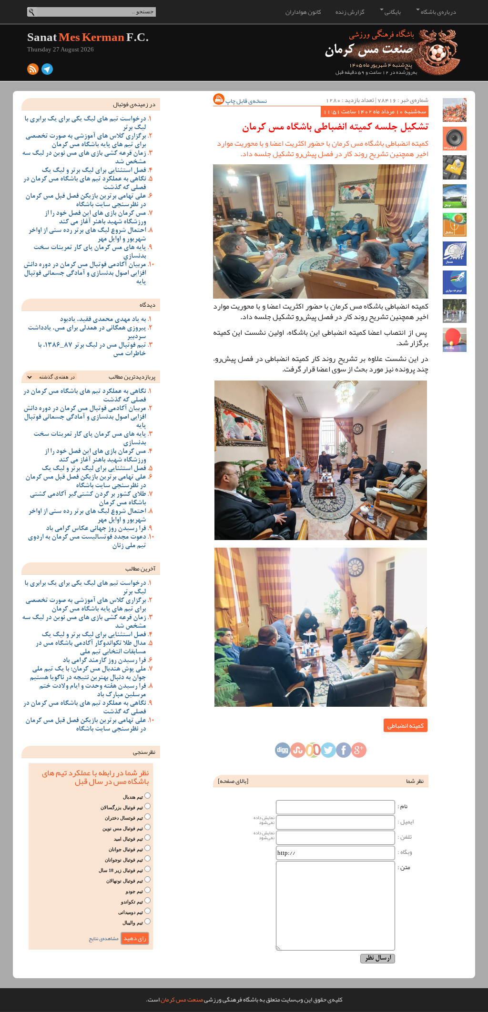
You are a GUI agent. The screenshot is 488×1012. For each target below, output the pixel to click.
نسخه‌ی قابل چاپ (245, 101)
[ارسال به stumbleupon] (297, 753)
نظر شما (415, 781)
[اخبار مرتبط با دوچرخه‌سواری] (455, 282)
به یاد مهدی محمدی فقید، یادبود (103, 320)
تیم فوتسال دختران (123, 818)
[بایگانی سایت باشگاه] (455, 167)
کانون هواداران (303, 12)
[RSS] (33, 71)
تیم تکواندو (132, 901)
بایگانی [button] (392, 12)
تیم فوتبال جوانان (125, 849)
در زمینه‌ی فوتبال (134, 104)
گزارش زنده (350, 12)
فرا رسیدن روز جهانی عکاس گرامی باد (96, 529)
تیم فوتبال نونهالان (124, 880)
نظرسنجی (144, 752)
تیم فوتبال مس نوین (122, 828)
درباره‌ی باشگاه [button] (438, 12)
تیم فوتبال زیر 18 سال (120, 870)
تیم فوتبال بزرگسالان (121, 807)
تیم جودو (134, 891)
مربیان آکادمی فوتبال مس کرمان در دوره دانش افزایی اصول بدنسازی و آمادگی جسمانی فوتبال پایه (84, 273)
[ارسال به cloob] (313, 753)
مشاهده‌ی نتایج (104, 938)
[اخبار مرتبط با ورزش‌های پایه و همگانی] (455, 311)
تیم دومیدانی (130, 912)
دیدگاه (147, 305)
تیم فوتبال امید (128, 839)
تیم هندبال (133, 797)
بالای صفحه (233, 781)
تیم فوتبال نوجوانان (123, 859)
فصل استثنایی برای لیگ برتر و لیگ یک (93, 171)
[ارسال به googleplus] (358, 753)
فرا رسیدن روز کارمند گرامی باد (104, 661)
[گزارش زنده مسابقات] (455, 138)
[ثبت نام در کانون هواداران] (455, 110)
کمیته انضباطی (405, 725)
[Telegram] (47, 71)
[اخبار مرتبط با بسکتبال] (455, 225)
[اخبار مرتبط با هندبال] (455, 253)
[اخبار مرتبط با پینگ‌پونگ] (455, 339)
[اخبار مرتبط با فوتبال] (455, 196)
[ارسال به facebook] (343, 753)
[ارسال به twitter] (328, 753)
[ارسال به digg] (282, 753)
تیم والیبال (132, 922)
